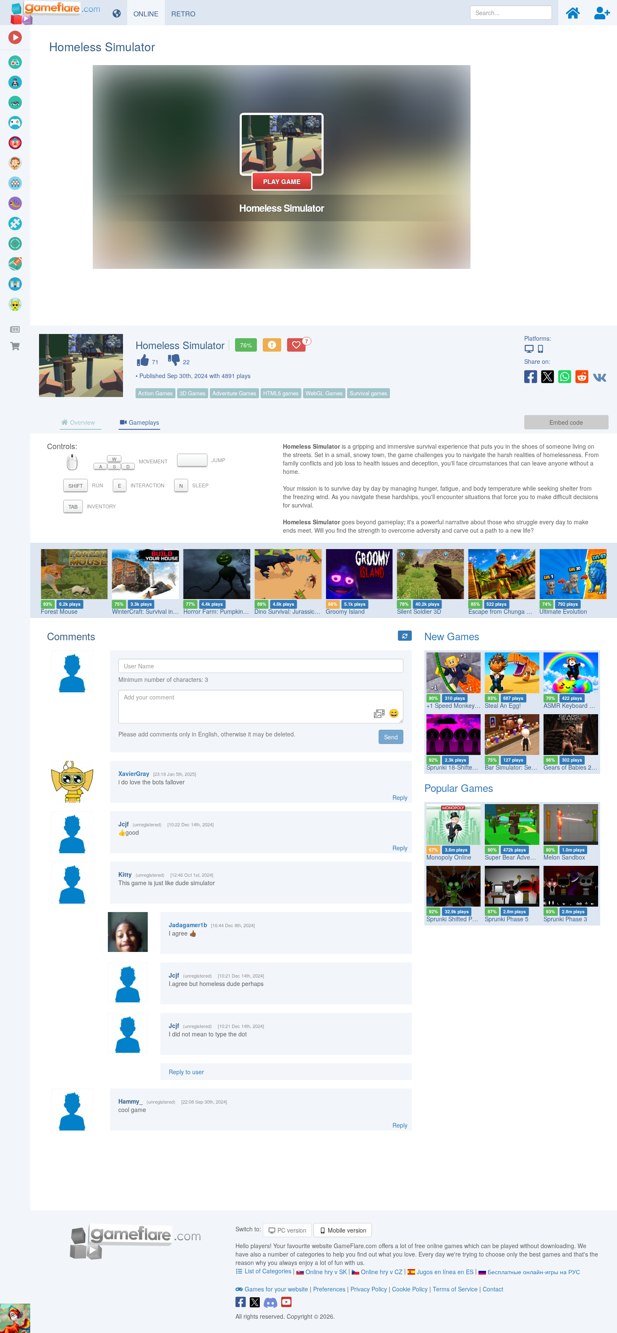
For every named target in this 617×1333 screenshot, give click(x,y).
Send (391, 737)
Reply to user (186, 1071)
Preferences (330, 1289)
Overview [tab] (81, 422)
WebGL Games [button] (324, 393)
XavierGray (133, 773)
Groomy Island (345, 611)
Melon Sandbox (564, 857)
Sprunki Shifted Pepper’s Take (466, 919)
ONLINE (149, 13)
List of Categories (268, 1271)
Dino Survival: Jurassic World (293, 611)
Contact (493, 1289)
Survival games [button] (368, 393)
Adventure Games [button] (234, 393)
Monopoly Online (448, 857)
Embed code (566, 422)
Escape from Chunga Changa (507, 611)
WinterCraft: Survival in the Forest (157, 611)
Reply (400, 797)
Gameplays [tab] (143, 422)
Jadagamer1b (188, 924)
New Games (451, 635)
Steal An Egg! (503, 705)
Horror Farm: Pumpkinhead (219, 611)
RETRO (186, 13)
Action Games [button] (155, 393)
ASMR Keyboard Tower (575, 705)
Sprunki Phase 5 (506, 919)
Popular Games (458, 787)
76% (246, 345)
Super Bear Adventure (514, 857)
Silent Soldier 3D (419, 611)
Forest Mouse (59, 611)
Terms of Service (455, 1289)
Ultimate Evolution (563, 611)
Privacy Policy (368, 1289)
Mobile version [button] (346, 1230)
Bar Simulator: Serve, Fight (521, 767)
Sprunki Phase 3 (565, 919)
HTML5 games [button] (281, 393)
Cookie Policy (410, 1289)
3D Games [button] (193, 393)
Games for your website (276, 1289)
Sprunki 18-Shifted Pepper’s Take (470, 767)
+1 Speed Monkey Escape (461, 705)
